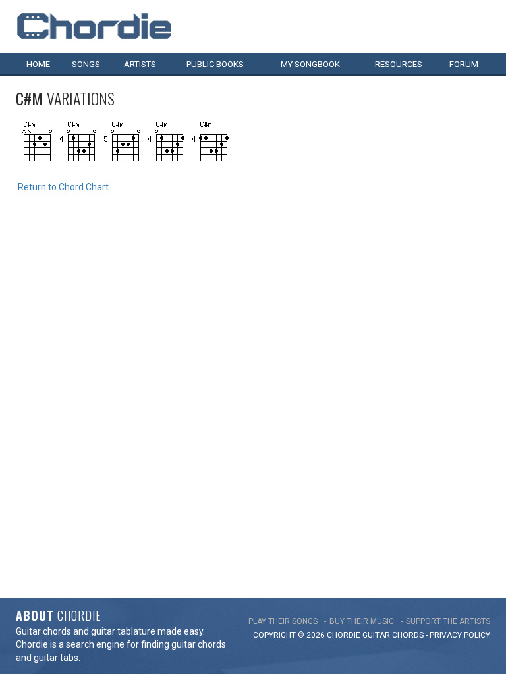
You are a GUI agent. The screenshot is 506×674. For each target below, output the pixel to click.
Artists (140, 64)
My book (310, 64)
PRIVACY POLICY (460, 635)
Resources (398, 64)
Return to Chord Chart (63, 187)
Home (38, 64)
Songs (86, 64)
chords (408, 635)
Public (215, 64)
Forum (463, 64)
